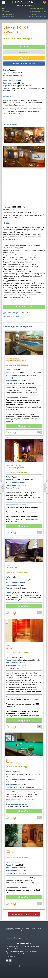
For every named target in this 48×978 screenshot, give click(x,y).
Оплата (19, 964)
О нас (7, 964)
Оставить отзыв (24, 307)
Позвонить (24, 47)
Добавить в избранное (24, 63)
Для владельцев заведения (16, 312)
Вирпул (9, 648)
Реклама (12, 964)
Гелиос (9, 852)
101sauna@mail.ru (24, 943)
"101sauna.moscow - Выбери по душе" (24, 3)
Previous (5, 134)
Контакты (32, 964)
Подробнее (24, 426)
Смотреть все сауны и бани (24, 914)
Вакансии (25, 964)
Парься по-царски (15, 467)
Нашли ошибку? (11, 316)
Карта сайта (23, 966)
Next (41, 134)
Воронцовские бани (16, 360)
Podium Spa (11, 567)
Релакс (9, 762)
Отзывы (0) (24, 58)
